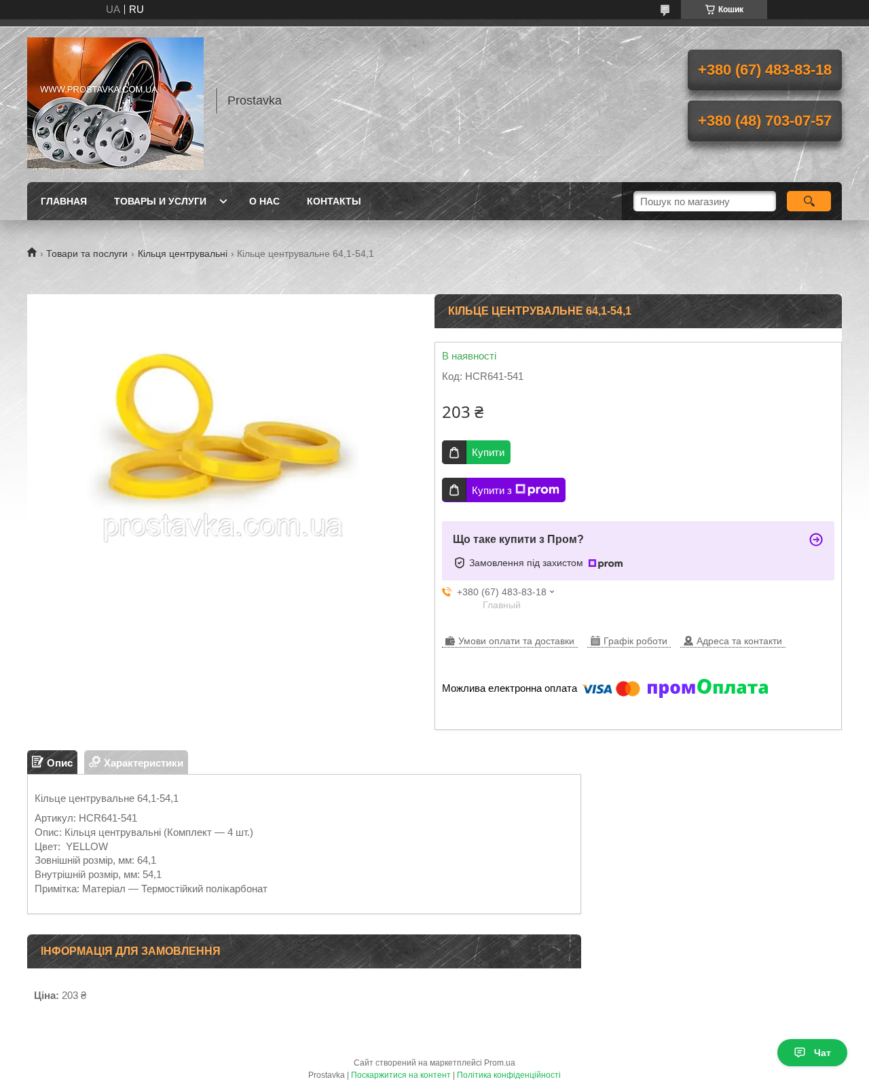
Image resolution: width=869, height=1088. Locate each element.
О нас (264, 201)
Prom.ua (499, 1063)
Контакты (334, 201)
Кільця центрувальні (182, 253)
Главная (64, 201)
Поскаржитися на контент (401, 1075)
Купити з (492, 490)
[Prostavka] (115, 100)
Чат (822, 1052)
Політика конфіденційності (509, 1075)
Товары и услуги (160, 201)
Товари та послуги (87, 253)
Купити (488, 452)
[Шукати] (809, 201)
